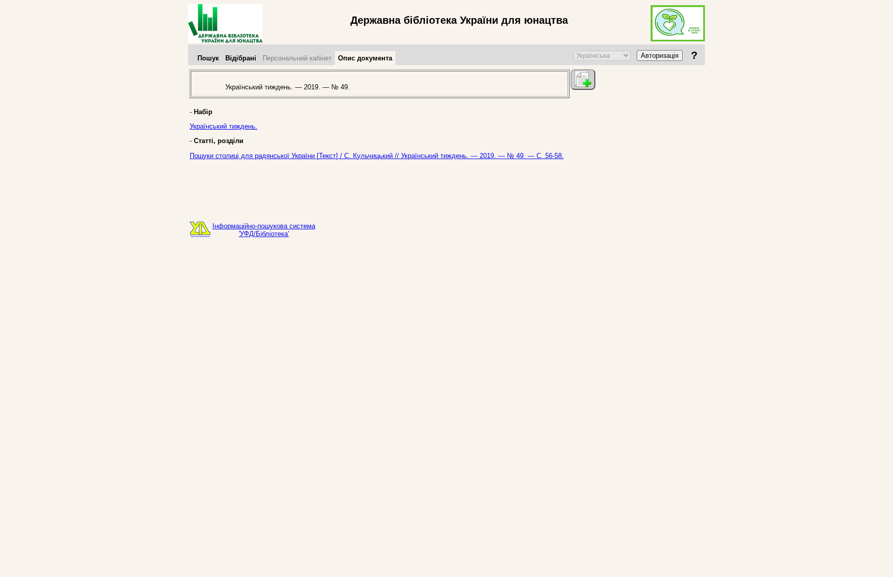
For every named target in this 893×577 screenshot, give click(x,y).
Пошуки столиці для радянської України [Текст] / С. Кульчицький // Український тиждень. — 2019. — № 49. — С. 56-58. (377, 156)
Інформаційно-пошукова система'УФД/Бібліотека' (263, 230)
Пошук (208, 58)
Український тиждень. (223, 126)
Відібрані (240, 58)
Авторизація (660, 55)
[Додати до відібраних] (583, 79)
